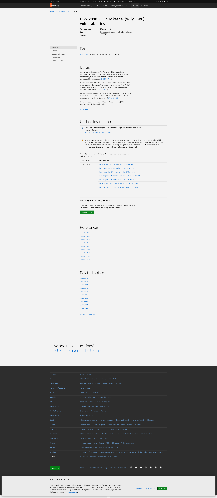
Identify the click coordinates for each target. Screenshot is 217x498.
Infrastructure (92, 452)
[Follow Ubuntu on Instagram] (146, 467)
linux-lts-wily (84, 54)
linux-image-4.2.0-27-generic (108, 164)
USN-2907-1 (84, 288)
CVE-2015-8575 (85, 236)
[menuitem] (160, 1)
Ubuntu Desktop (55, 411)
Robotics (53, 397)
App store (83, 402)
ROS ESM (83, 397)
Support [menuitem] (100, 1)
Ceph (51, 379)
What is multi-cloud (137, 420)
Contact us (55, 468)
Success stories (93, 406)
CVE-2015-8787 (85, 233)
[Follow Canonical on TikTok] (156, 467)
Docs (109, 379)
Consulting (102, 379)
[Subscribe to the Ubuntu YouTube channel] (151, 467)
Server (90, 438)
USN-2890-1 (84, 298)
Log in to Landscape (122, 429)
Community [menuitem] (109, 1)
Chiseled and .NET (115, 434)
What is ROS (92, 397)
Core (100, 438)
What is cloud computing (88, 420)
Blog (105, 468)
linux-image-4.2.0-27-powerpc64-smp (111, 187)
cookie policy (72, 492)
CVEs (128, 6)
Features (83, 406)
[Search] (167, 1)
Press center (121, 468)
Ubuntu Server (55, 415)
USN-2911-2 (84, 281)
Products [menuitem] (81, 1)
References (56, 57)
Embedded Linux (94, 402)
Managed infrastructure (58, 388)
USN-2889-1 (84, 305)
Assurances (144, 6)
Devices (117, 447)
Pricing (108, 443)
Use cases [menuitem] (91, 1)
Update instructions (58, 54)
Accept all (162, 488)
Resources (118, 383)
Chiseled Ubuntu (101, 434)
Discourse (115, 443)
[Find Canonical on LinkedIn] (141, 467)
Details (54, 51)
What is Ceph (84, 379)
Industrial (93, 457)
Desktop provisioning (105, 447)
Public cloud (150, 420)
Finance (115, 457)
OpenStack (53, 374)
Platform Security (86, 6)
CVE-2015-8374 (85, 246)
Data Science (93, 392)
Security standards (117, 6)
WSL (95, 438)
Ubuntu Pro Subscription (88, 447)
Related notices (57, 61)
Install (82, 374)
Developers (95, 411)
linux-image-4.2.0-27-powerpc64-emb (111, 183)
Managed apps (85, 388)
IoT (51, 402)
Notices (135, 6)
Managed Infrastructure (107, 452)
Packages (55, 47)
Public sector (102, 457)
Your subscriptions (86, 443)
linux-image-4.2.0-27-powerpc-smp (110, 179)
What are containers (87, 434)
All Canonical (159, 1)
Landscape (53, 429)
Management (106, 402)
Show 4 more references (88, 314)
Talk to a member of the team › (75, 350)
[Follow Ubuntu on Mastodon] (131, 467)
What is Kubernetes (86, 383)
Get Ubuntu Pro (87, 212)
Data (84, 452)
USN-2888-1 (84, 308)
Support (89, 374)
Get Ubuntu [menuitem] (120, 1)
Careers (99, 468)
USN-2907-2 (84, 291)
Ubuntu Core (54, 406)
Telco (110, 457)
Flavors (103, 411)
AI (80, 452)
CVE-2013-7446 (106, 79)
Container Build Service (130, 434)
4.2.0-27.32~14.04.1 (126, 164)
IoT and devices (137, 452)
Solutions (53, 452)
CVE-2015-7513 (102, 89)
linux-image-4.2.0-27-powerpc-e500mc (112, 176)
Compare (99, 429)
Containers (53, 434)
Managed (94, 379)
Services (102, 406)
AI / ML (52, 392)
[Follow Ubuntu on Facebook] (136, 467)
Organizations (84, 411)
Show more (84, 109)
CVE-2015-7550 (113, 98)
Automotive (84, 457)
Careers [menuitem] (130, 1)
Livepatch (104, 6)
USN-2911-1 (84, 278)
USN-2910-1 (84, 285)
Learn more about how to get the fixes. (98, 132)
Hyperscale (84, 415)
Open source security (123, 452)
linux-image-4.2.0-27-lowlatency (109, 172)
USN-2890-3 (84, 295)
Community (102, 397)
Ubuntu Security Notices (59, 11)
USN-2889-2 (84, 301)
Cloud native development (153, 452)
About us (83, 468)
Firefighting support (127, 443)
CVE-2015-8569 (85, 239)
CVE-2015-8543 (85, 243)
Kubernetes (54, 383)
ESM (96, 6)
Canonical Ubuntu (55, 1)
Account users (99, 443)
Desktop (83, 438)
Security (52, 424)
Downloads (54, 438)
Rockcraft (143, 434)
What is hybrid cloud (122, 420)
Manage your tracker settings (145, 488)
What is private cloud (106, 420)
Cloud (52, 420)
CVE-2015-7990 (85, 249)
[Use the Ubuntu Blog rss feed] (161, 467)
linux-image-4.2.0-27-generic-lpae (110, 168)
